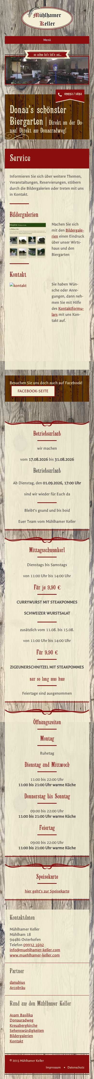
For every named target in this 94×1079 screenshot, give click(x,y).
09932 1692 (33, 945)
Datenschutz (75, 1067)
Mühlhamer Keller (47, 18)
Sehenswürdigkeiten (27, 1030)
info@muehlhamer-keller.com (35, 950)
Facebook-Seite (33, 391)
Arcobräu (17, 987)
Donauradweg (22, 1020)
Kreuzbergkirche (23, 1025)
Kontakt (16, 1041)
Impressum (53, 1067)
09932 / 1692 (73, 94)
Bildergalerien (21, 1036)
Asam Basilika (21, 1015)
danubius (17, 982)
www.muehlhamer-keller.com (35, 955)
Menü (47, 40)
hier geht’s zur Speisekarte (47, 891)
